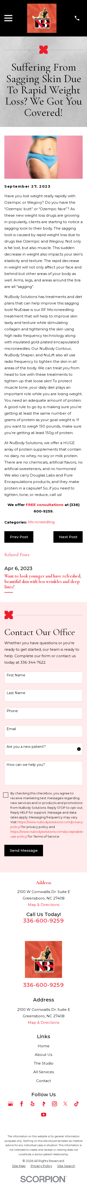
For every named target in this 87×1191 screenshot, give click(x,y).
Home (44, 1046)
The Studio (43, 1063)
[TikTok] (76, 1103)
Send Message (24, 850)
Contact (43, 1080)
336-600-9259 (43, 920)
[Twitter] (65, 1103)
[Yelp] (32, 1103)
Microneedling (41, 522)
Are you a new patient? (26, 747)
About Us (43, 1054)
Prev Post (19, 537)
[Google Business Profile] (10, 1103)
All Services (43, 1072)
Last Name (16, 693)
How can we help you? (26, 765)
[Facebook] (21, 1103)
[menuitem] (19, 1166)
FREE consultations (45, 504)
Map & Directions (43, 904)
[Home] (42, 18)
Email (11, 729)
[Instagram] (54, 1103)
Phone (12, 711)
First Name (16, 675)
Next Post (68, 537)
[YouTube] (43, 1114)
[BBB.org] (43, 1103)
